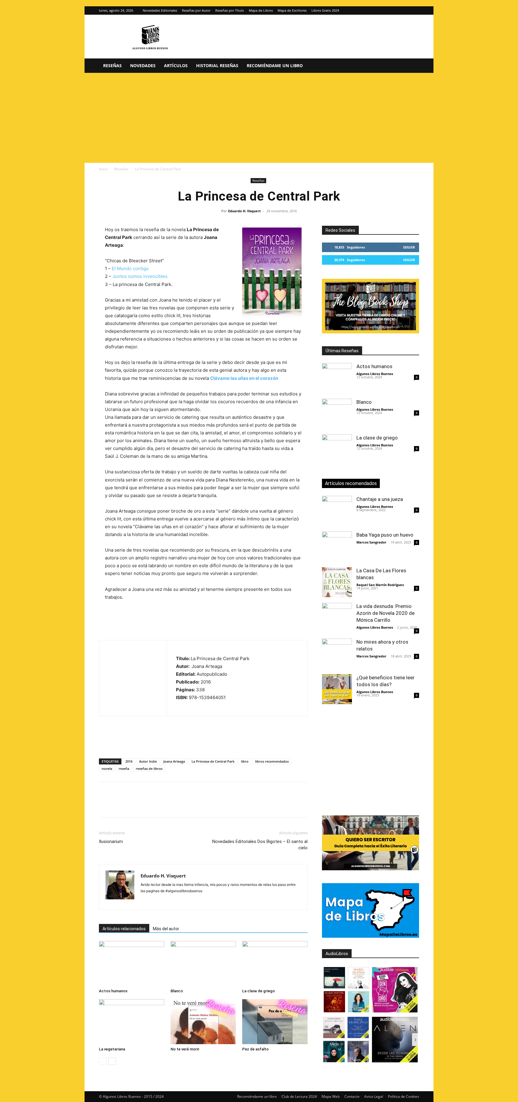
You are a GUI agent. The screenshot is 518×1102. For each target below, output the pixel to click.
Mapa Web (331, 1096)
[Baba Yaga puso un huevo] (337, 546)
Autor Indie (148, 761)
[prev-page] (102, 1061)
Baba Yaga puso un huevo (384, 535)
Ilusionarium (111, 841)
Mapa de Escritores (292, 10)
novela (107, 768)
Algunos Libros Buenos (374, 373)
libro (245, 761)
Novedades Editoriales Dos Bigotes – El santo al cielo (260, 844)
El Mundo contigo (130, 268)
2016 (128, 761)
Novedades (143, 65)
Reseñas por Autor (196, 10)
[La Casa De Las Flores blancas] (337, 582)
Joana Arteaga (174, 761)
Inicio (103, 168)
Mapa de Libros (261, 10)
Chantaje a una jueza (379, 499)
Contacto (351, 1096)
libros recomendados (272, 761)
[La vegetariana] (131, 1021)
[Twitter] (414, 10)
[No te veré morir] (203, 1021)
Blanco (177, 991)
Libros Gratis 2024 (325, 10)
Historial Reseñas (217, 65)
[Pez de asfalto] (275, 1021)
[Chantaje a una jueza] (337, 511)
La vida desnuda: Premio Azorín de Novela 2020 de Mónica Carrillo (385, 613)
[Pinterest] (132, 805)
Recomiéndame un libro (275, 65)
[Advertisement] (259, 118)
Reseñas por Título (229, 10)
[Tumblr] (188, 805)
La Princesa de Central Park (213, 761)
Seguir (409, 247)
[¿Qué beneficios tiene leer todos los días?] (337, 689)
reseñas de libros (149, 768)
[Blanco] (203, 963)
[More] (201, 805)
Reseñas (112, 65)
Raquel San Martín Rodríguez (380, 584)
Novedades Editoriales (160, 10)
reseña (124, 768)
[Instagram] (404, 10)
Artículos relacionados (124, 928)
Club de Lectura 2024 (299, 1096)
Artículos (176, 65)
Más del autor (166, 928)
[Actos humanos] (131, 963)
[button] (412, 66)
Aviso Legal (373, 1096)
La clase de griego (258, 991)
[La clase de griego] (275, 963)
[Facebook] (105, 805)
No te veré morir (185, 1049)
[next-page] (112, 1061)
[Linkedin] (160, 805)
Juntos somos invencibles (140, 276)
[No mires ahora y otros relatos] (337, 654)
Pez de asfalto (255, 1049)
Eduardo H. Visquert (244, 211)
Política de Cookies (403, 1096)
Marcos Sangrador (371, 542)
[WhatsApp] (146, 805)
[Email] (174, 805)
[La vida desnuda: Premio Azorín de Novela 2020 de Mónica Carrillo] (337, 618)
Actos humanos (113, 991)
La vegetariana (112, 1049)
